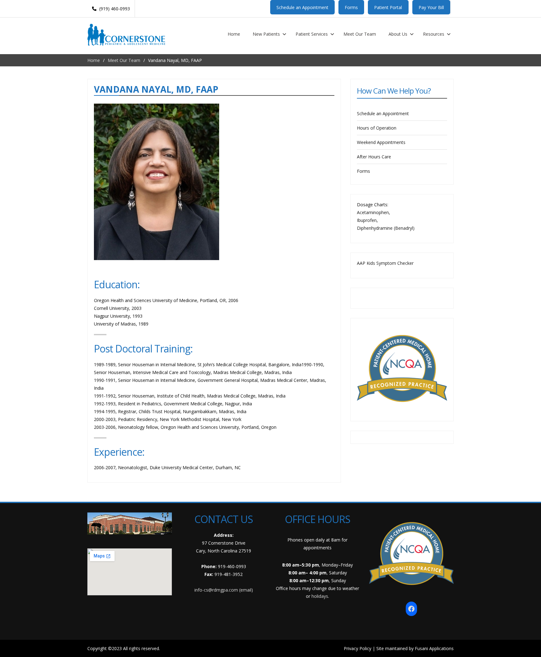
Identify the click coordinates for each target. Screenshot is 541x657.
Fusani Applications (434, 648)
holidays (320, 596)
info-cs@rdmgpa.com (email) (223, 590)
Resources (433, 34)
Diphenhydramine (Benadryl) (386, 228)
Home (234, 34)
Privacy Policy (357, 648)
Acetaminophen (373, 212)
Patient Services (312, 34)
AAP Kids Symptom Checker (385, 263)
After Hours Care (374, 157)
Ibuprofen (367, 220)
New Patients (266, 34)
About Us (398, 34)
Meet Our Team (359, 34)
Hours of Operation (376, 128)
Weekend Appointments (381, 142)
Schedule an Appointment (302, 7)
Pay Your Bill (431, 7)
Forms (351, 7)
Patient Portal (388, 7)
